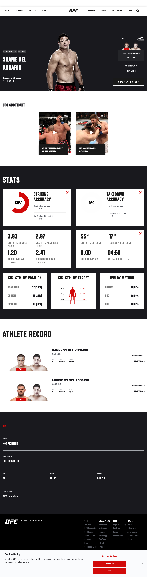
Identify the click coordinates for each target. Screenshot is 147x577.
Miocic (57, 380)
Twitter (102, 547)
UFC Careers (89, 532)
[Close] (142, 563)
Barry (57, 350)
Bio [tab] (4, 426)
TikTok (101, 543)
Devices (116, 528)
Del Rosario (78, 350)
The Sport (88, 524)
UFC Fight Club (90, 547)
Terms (130, 524)
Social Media (104, 521)
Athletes (32, 11)
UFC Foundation (90, 528)
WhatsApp (103, 536)
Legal (129, 521)
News (44, 11)
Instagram (103, 528)
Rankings (20, 11)
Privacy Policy (133, 528)
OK (109, 571)
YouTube (102, 539)
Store (86, 543)
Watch (103, 11)
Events (7, 11)
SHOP (130, 11)
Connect (91, 11)
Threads (102, 532)
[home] (73, 11)
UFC (86, 521)
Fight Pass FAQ (119, 524)
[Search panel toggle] (138, 10)
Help (115, 521)
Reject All (110, 564)
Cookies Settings (109, 556)
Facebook (103, 524)
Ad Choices (132, 532)
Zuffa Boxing (117, 11)
